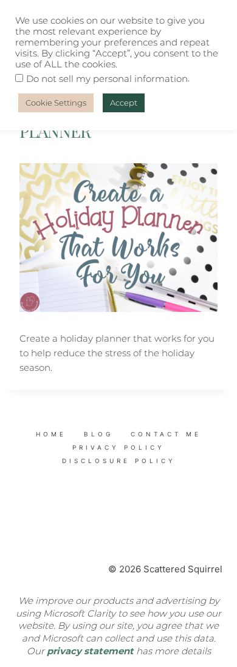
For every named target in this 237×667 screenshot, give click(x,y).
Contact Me (166, 434)
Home (51, 434)
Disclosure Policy (119, 460)
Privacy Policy (118, 447)
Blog (98, 434)
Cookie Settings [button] (56, 102)
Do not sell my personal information (107, 78)
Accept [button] (123, 102)
